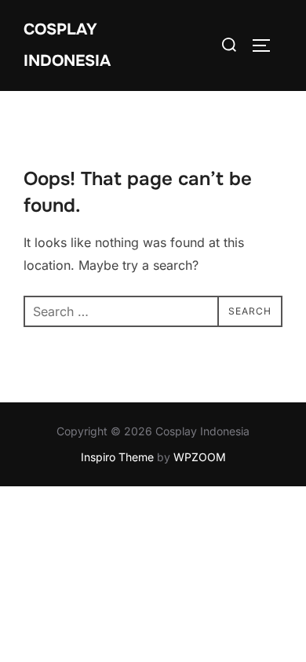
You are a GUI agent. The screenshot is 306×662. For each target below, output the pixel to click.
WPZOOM (199, 457)
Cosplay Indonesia (67, 45)
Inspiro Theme (117, 457)
